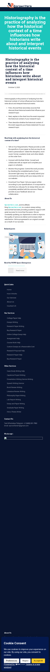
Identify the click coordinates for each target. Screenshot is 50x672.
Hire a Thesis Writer (14, 412)
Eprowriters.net (14, 207)
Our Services (11, 298)
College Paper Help (14, 318)
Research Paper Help (14, 355)
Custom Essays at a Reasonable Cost (20, 347)
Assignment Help (13, 338)
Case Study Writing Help (16, 371)
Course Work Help (13, 343)
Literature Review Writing (16, 391)
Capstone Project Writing (16, 375)
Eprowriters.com (11, 205)
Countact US (11, 306)
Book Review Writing (14, 387)
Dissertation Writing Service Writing (20, 379)
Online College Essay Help (16, 334)
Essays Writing (12, 322)
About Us (10, 302)
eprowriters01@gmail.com (19, 426)
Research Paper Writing (15, 326)
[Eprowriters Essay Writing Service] (19, 5)
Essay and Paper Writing (16, 404)
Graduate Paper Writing (15, 408)
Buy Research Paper (14, 330)
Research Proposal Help (16, 351)
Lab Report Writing (14, 400)
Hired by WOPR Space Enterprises (17, 263)
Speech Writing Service (15, 383)
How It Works (12, 294)
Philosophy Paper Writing (16, 395)
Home (9, 290)
